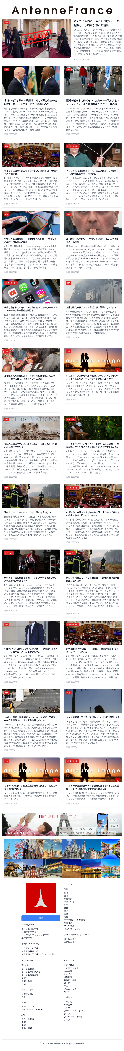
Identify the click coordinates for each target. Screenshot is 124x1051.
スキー (67, 1007)
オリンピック (70, 1001)
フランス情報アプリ (31, 929)
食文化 (24, 964)
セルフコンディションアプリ (35, 935)
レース (67, 1019)
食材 (23, 977)
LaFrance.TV (32, 943)
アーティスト (27, 1006)
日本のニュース (71, 938)
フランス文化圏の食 (31, 971)
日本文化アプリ (28, 932)
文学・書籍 (26, 1028)
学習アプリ (26, 938)
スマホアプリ (27, 924)
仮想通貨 (68, 976)
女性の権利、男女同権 (74, 919)
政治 (66, 895)
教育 (66, 907)
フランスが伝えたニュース (76, 934)
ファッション (27, 993)
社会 (66, 888)
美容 (23, 996)
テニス (67, 1013)
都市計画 (68, 922)
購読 (41, 918)
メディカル (69, 964)
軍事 (66, 913)
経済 (66, 892)
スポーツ (68, 997)
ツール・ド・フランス (74, 1010)
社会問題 (68, 898)
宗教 (66, 916)
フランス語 (69, 925)
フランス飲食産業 (29, 974)
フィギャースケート (73, 1016)
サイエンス (69, 960)
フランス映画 (27, 1019)
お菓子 (24, 984)
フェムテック (70, 988)
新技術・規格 (70, 979)
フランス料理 (27, 968)
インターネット (71, 967)
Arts (23, 1014)
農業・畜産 (26, 981)
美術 (23, 1025)
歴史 (66, 910)
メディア (68, 973)
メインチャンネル (29, 947)
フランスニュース (29, 950)
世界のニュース (71, 941)
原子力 (67, 982)
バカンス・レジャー (73, 929)
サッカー (68, 1004)
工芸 (23, 1022)
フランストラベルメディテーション (38, 953)
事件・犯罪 (69, 901)
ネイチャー (69, 991)
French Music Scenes (32, 1009)
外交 (66, 904)
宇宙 (66, 985)
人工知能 (68, 970)
